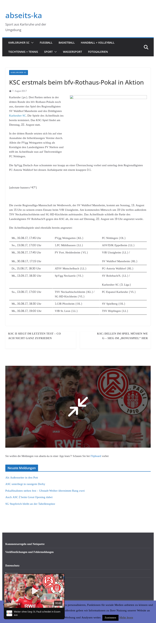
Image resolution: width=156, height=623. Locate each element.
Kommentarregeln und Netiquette (25, 544)
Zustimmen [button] (110, 617)
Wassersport (72, 52)
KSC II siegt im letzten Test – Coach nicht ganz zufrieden (34, 336)
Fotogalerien (98, 52)
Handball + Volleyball (98, 42)
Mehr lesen (126, 617)
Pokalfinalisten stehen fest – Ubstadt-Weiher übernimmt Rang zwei (45, 490)
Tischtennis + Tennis (23, 52)
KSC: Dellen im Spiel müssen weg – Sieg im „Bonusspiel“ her (122, 336)
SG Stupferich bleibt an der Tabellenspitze (30, 503)
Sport (48, 52)
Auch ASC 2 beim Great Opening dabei (29, 497)
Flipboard (96, 456)
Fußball (46, 42)
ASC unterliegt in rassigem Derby (25, 484)
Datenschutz (12, 565)
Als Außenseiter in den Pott (21, 477)
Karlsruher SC (18, 42)
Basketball (67, 42)
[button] (31, 42)
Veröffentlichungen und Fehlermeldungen (29, 552)
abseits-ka (23, 15)
